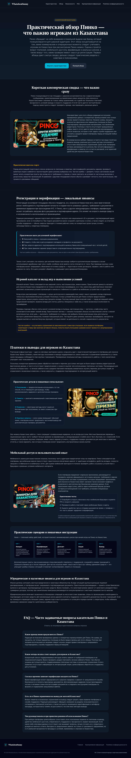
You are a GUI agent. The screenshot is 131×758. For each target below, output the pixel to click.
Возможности (70, 4)
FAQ (78, 4)
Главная (80, 745)
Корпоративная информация (91, 4)
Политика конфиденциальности (113, 4)
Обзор (61, 4)
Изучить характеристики (56, 66)
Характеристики (51, 4)
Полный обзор (78, 66)
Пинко (59, 209)
